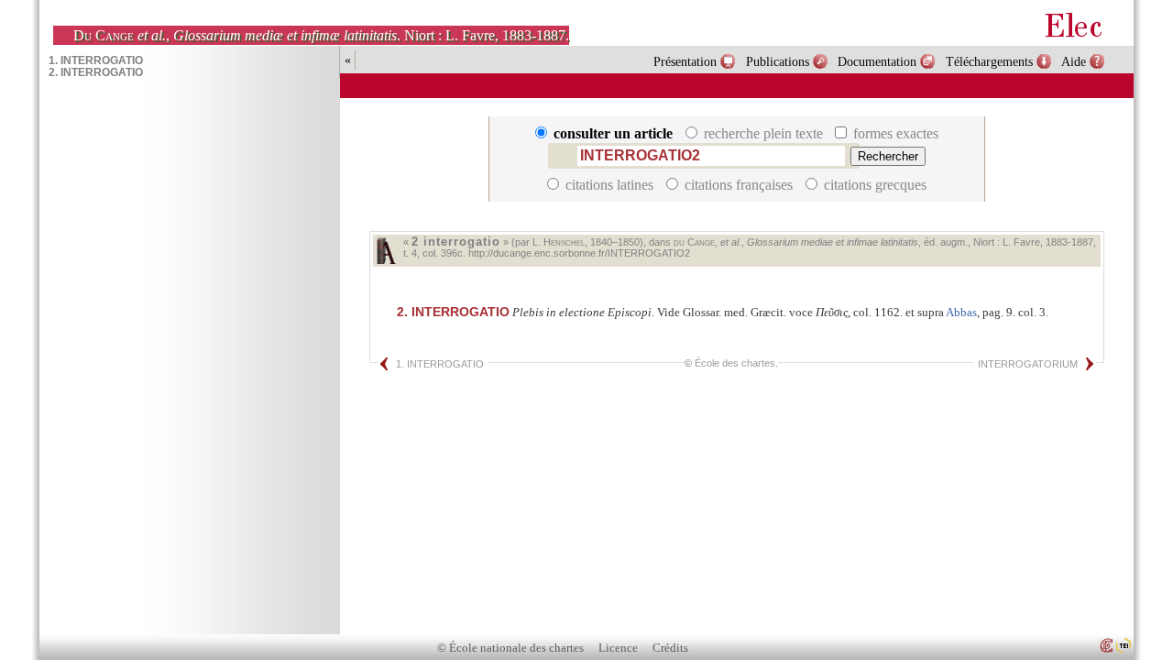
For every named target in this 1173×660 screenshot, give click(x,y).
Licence (618, 648)
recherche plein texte (763, 133)
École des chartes (735, 363)
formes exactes (894, 133)
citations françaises (738, 184)
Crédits (670, 648)
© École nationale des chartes (510, 648)
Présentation (685, 61)
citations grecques (873, 184)
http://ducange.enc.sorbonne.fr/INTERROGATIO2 (579, 253)
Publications (777, 61)
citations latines (609, 184)
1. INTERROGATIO (440, 363)
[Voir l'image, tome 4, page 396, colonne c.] (386, 250)
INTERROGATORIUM (1028, 363)
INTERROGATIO (453, 311)
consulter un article (613, 133)
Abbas (961, 312)
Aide (1073, 61)
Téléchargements (989, 61)
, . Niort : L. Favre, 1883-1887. (321, 35)
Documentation (877, 61)
